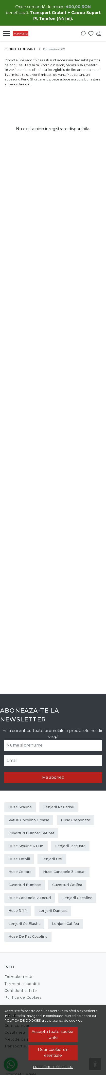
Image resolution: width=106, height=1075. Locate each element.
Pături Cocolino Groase (28, 820)
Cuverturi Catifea (67, 885)
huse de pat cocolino (28, 936)
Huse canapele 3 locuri (64, 872)
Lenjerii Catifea (65, 923)
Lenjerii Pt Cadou (58, 807)
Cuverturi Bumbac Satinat (31, 833)
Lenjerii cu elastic (24, 923)
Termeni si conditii (22, 984)
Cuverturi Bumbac (24, 885)
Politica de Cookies (23, 997)
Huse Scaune (20, 807)
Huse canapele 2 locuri (29, 898)
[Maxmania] (22, 33)
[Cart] (98, 33)
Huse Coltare (20, 872)
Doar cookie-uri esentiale (53, 1052)
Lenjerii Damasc (52, 910)
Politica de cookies (22, 1020)
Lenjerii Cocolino (77, 898)
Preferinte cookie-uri (53, 1067)
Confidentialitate (20, 990)
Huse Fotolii (19, 859)
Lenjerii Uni (51, 859)
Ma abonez (53, 777)
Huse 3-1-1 (17, 910)
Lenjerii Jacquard (70, 846)
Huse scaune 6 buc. (26, 846)
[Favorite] (90, 33)
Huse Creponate (75, 820)
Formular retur (18, 977)
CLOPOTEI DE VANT (20, 49)
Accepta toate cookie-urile (53, 1034)
